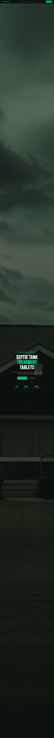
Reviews (21, 1)
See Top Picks (22, 378)
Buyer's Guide (33, 1)
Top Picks (49, 1)
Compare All (32, 378)
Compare (27, 1)
